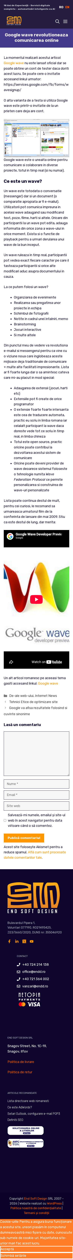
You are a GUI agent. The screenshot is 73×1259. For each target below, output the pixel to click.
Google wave (14, 63)
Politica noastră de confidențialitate (35, 1208)
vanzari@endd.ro (35, 986)
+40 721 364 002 (35, 979)
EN (67, 7)
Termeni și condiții (36, 1213)
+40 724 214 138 (35, 965)
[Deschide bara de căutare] (57, 21)
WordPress (54, 1203)
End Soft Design (35, 1198)
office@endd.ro (33, 972)
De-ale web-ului (21, 696)
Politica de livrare (20, 1062)
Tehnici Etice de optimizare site (33, 702)
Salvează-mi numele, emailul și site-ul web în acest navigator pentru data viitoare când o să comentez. (36, 820)
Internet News (46, 696)
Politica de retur (19, 1072)
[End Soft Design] (14, 21)
